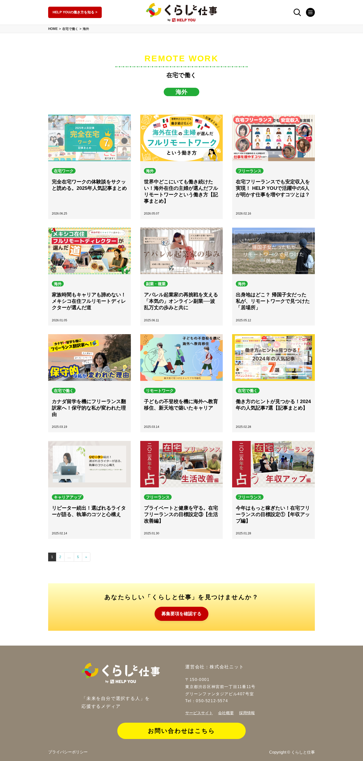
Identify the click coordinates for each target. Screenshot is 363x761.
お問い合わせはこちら (181, 730)
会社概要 (226, 713)
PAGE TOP (355, 754)
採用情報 (247, 713)
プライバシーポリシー (68, 752)
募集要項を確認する (181, 613)
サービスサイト (199, 713)
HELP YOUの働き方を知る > (75, 12)
